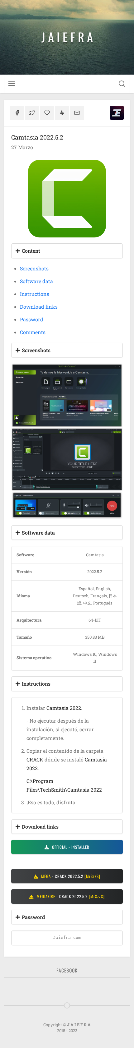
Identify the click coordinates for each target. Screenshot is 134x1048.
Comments (32, 332)
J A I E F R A (67, 37)
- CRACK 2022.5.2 (70, 876)
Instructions (34, 294)
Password (31, 319)
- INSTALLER (70, 847)
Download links (39, 306)
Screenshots (34, 268)
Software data (36, 281)
